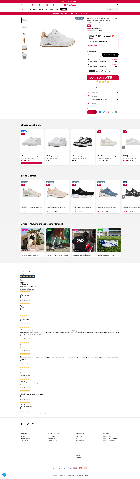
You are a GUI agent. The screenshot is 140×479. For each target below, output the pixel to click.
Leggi (115, 77)
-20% (73, 185)
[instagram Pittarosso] (27, 424)
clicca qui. (44, 413)
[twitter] (104, 112)
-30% (22, 134)
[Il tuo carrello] (117, 5)
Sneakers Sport (111, 108)
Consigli (49, 230)
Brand (107, 108)
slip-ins (124, 182)
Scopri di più (115, 108)
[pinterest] (108, 112)
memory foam (79, 18)
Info (101, 30)
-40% (99, 131)
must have (23, 131)
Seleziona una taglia (110, 54)
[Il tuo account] (114, 5)
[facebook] (100, 112)
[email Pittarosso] (32, 424)
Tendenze (24, 230)
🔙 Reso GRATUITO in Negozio (70, 1)
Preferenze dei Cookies (108, 444)
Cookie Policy (106, 442)
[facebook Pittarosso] (22, 424)
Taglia (89, 54)
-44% (89, 26)
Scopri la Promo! (92, 45)
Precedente (23, 289)
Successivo (30, 289)
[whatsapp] (112, 112)
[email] (116, 112)
